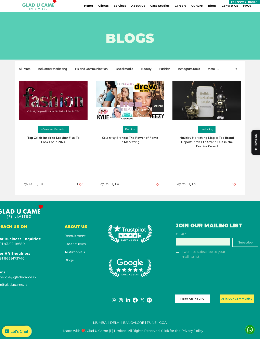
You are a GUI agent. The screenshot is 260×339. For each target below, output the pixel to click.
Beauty (146, 69)
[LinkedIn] (128, 300)
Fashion (164, 69)
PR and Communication (91, 69)
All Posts (24, 69)
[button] (103, 5)
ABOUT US (76, 226)
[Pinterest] (149, 300)
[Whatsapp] (113, 300)
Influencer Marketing (52, 69)
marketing (207, 129)
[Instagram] (121, 300)
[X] (142, 300)
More (211, 69)
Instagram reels (189, 69)
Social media (124, 69)
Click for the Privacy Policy (182, 331)
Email (181, 234)
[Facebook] (135, 300)
